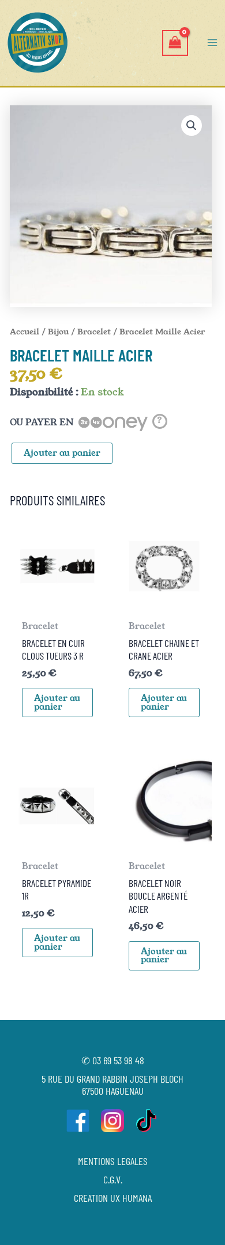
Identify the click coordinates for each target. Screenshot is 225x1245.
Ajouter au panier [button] (57, 702)
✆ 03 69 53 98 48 (112, 1060)
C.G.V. (112, 1179)
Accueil (24, 331)
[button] (191, 125)
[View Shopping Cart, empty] (174, 43)
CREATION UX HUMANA (113, 1197)
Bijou (58, 331)
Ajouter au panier (62, 453)
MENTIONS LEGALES (113, 1161)
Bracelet (94, 331)
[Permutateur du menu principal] (212, 42)
